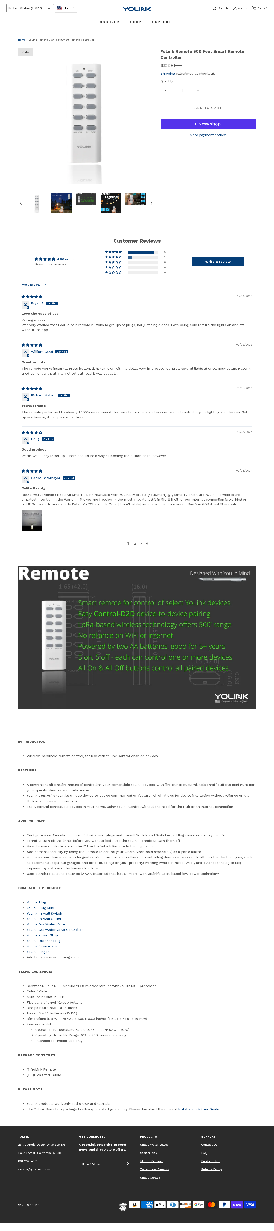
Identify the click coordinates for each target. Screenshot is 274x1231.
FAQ (204, 1153)
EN (66, 8)
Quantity (167, 81)
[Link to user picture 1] (32, 520)
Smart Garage (150, 1177)
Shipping (168, 73)
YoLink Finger (38, 952)
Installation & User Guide (198, 1109)
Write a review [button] (218, 262)
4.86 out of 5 (67, 259)
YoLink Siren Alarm (42, 946)
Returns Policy (211, 1169)
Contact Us (209, 1144)
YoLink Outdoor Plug (44, 941)
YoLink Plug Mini (40, 908)
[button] (20, 203)
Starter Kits (148, 1153)
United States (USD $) (26, 8)
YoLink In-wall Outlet (44, 919)
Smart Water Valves (154, 1144)
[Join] (128, 1163)
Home (22, 39)
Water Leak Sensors (154, 1169)
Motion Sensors (151, 1161)
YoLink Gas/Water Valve (46, 924)
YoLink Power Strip (42, 935)
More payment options (208, 135)
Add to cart (208, 108)
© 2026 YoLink (28, 1204)
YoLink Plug (36, 902)
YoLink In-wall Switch (44, 913)
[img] (32, 297)
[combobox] (66, 8)
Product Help (210, 1161)
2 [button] (135, 543)
